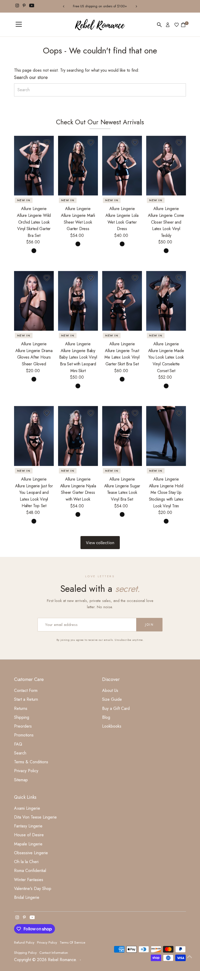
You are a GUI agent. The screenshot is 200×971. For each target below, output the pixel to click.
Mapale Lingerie (28, 844)
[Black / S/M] (77, 244)
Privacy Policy (26, 771)
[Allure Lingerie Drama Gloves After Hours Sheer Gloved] (34, 301)
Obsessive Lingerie (31, 853)
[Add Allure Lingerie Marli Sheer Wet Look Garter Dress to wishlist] (91, 143)
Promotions (24, 735)
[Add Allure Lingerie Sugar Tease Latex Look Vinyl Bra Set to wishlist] (135, 413)
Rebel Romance (62, 960)
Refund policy (24, 942)
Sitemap (21, 780)
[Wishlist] (176, 24)
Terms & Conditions (31, 762)
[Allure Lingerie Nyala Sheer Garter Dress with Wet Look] (78, 436)
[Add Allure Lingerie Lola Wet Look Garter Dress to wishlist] (135, 143)
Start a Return (26, 699)
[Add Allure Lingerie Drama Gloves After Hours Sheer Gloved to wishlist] (47, 278)
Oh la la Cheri (26, 862)
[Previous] (64, 6)
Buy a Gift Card (116, 708)
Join (149, 624)
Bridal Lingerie (26, 897)
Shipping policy (25, 952)
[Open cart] (183, 24)
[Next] (136, 6)
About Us (110, 690)
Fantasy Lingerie (28, 826)
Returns (20, 708)
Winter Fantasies (28, 880)
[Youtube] (32, 6)
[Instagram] (17, 6)
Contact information (53, 952)
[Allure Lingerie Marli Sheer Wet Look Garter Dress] (78, 166)
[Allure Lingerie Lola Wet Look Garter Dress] (122, 166)
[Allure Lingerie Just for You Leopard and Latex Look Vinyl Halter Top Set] (34, 436)
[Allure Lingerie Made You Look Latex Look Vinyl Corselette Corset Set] (166, 301)
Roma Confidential (30, 871)
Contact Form (26, 690)
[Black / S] (33, 250)
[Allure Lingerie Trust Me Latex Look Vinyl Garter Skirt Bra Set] (122, 301)
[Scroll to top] (189, 956)
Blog (106, 717)
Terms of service (72, 942)
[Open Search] (159, 24)
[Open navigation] (18, 24)
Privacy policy (47, 942)
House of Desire (29, 835)
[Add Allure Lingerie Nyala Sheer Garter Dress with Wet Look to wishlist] (91, 413)
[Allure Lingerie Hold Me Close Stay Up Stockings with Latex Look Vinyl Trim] (166, 436)
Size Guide (112, 699)
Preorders (23, 726)
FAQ (18, 744)
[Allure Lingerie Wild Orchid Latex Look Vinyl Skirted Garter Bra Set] (34, 166)
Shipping (21, 717)
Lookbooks (111, 726)
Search (20, 753)
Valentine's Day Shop (32, 889)
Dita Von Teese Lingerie (35, 817)
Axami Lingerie (27, 808)
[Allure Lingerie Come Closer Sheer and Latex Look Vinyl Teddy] (166, 166)
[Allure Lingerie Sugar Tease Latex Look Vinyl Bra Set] (122, 436)
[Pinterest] (24, 6)
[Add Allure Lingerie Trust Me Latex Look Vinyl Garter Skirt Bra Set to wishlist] (135, 278)
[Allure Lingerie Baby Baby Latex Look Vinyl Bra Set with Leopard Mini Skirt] (78, 301)
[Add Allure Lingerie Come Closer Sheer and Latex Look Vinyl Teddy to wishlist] (179, 143)
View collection (100, 542)
